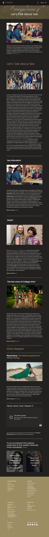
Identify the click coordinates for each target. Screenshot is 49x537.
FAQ (8, 529)
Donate (9, 524)
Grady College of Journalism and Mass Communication (12, 515)
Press (28, 504)
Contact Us (10, 527)
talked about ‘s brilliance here (18, 250)
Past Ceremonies (31, 491)
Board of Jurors (10, 509)
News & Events (10, 484)
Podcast (9, 490)
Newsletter (9, 526)
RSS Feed (29, 508)
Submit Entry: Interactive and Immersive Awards (31, 487)
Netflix (16, 210)
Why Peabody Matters (10, 505)
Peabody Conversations (10, 488)
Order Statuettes (31, 483)
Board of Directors (11, 511)
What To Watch (11, 486)
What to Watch (31, 9)
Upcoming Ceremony (32, 490)
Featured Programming (19, 9)
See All (8, 483)
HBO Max (17, 341)
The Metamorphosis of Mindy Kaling (23, 356)
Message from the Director (11, 507)
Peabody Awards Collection (31, 506)
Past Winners (30, 495)
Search (28, 496)
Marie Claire (17, 399)
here (25, 447)
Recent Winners (30, 493)
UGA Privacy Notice (31, 510)
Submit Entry (30, 484)
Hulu (16, 273)
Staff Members (10, 513)
